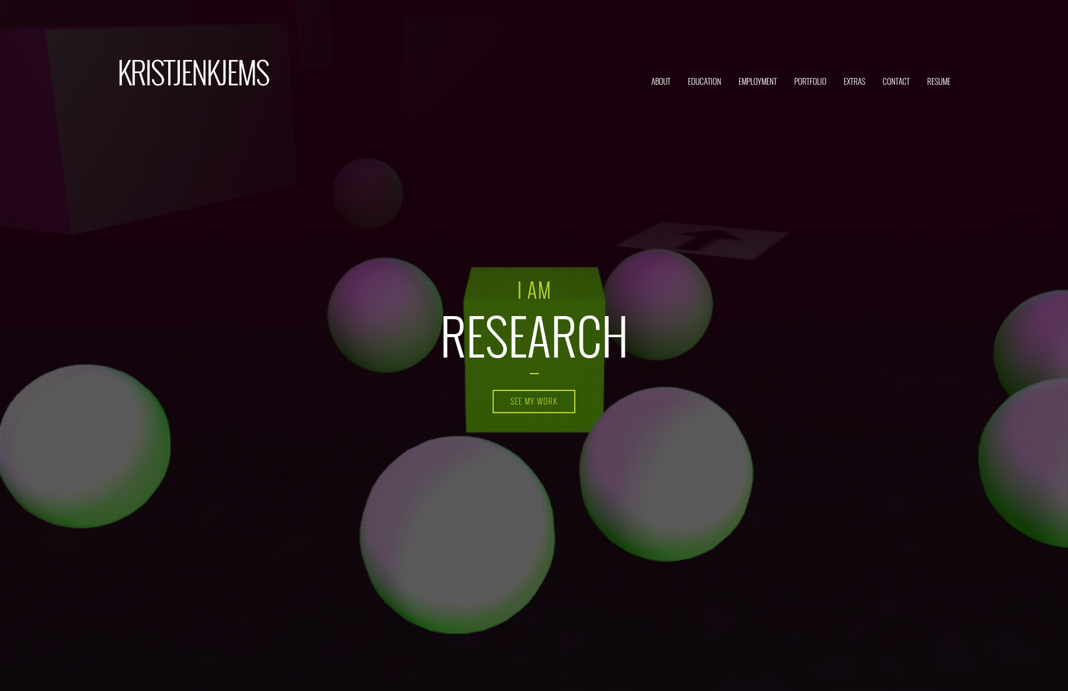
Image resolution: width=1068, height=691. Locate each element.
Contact (896, 81)
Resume (939, 81)
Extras (854, 81)
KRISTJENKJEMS (193, 71)
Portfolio (810, 81)
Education (704, 81)
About (661, 81)
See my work (534, 401)
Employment (758, 81)
